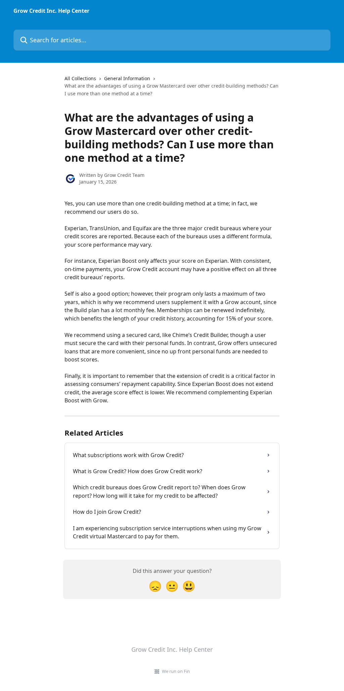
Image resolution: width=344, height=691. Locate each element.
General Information (127, 78)
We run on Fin (176, 671)
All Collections (80, 78)
